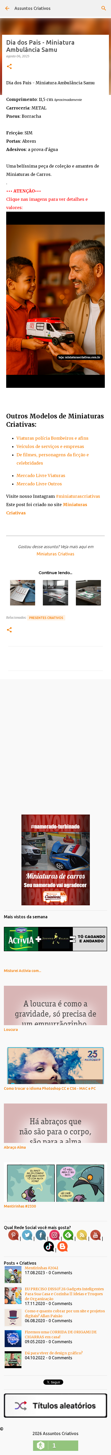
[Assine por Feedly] (68, 1239)
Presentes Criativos (46, 617)
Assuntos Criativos (32, 8)
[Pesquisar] (104, 8)
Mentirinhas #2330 (20, 1206)
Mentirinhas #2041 (41, 1268)
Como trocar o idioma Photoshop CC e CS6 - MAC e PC (50, 1088)
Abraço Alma (15, 1147)
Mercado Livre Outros (39, 483)
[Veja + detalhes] (55, 386)
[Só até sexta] (55, 904)
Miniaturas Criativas (55, 553)
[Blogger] (62, 1250)
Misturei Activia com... (22, 971)
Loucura (11, 1030)
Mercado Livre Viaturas (41, 475)
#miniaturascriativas (78, 496)
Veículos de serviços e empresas (50, 446)
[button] (9, 66)
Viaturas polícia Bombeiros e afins (53, 438)
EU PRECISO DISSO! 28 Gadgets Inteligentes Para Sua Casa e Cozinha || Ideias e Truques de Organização (64, 1294)
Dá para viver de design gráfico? (54, 1353)
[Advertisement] (55, 742)
